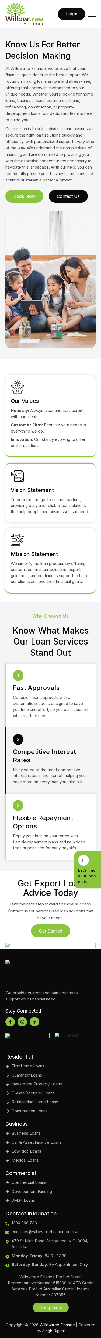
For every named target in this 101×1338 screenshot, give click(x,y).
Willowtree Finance (57, 1324)
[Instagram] (22, 1021)
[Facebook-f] (10, 1021)
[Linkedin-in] (34, 1021)
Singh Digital (53, 1330)
